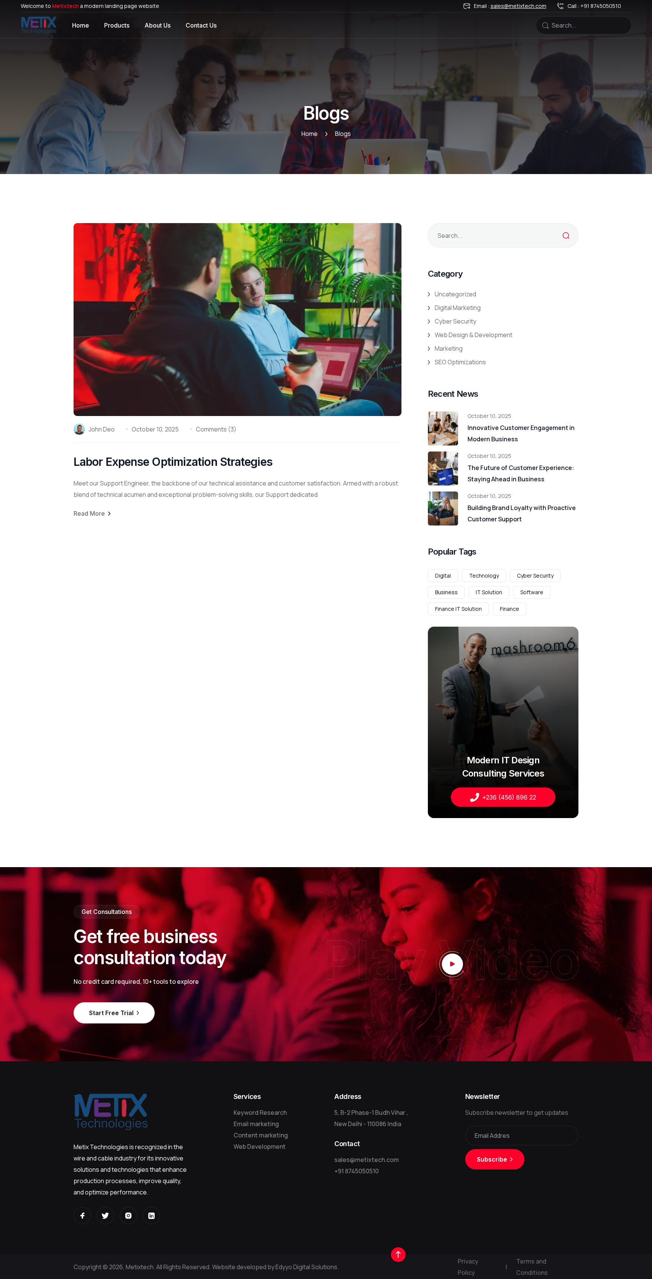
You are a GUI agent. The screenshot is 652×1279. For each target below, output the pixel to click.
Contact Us (201, 25)
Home (80, 25)
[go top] (398, 1254)
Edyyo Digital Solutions (306, 1267)
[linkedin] (151, 1215)
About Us (158, 25)
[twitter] (105, 1215)
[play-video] (452, 964)
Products (116, 25)
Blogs (343, 134)
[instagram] (128, 1215)
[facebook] (82, 1215)
